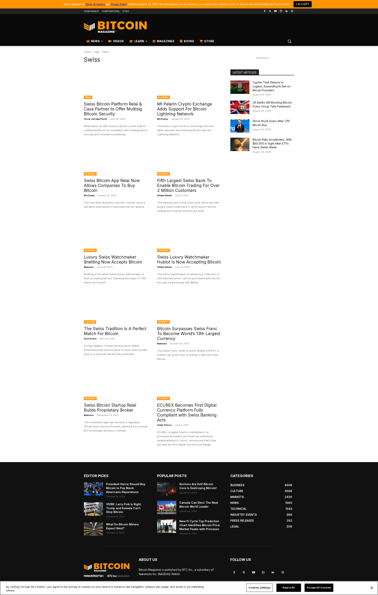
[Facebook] (264, 11)
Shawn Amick (164, 195)
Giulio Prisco (164, 425)
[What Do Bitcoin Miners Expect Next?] (93, 529)
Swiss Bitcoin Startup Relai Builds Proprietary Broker (110, 408)
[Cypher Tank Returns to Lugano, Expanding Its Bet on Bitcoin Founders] (239, 87)
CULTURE (90, 322)
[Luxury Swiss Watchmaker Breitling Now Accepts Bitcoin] (116, 236)
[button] (289, 41)
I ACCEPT (302, 4)
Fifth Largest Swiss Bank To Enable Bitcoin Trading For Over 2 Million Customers (188, 185)
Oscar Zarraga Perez (95, 119)
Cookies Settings (259, 587)
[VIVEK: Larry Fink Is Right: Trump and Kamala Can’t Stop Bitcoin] (93, 509)
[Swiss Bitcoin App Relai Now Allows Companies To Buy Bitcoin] (116, 160)
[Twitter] (270, 11)
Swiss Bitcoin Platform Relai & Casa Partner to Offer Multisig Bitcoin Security (113, 109)
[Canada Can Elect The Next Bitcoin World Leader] (166, 507)
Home (87, 51)
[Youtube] (275, 11)
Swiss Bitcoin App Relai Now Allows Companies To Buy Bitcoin (112, 185)
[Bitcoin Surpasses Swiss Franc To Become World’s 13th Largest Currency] (189, 308)
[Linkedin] (286, 11)
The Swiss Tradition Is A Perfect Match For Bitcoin (115, 331)
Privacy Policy (119, 4)
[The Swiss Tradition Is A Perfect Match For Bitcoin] (116, 308)
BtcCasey (162, 119)
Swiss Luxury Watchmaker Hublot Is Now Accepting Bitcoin (189, 259)
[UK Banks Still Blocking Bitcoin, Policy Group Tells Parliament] (239, 107)
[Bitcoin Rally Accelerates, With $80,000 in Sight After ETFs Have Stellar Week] (239, 144)
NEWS (88, 97)
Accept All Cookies (319, 587)
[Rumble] (281, 11)
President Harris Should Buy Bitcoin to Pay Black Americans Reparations (125, 487)
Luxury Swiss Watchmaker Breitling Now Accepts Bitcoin (113, 259)
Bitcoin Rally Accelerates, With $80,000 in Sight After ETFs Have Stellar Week (272, 143)
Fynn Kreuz (90, 338)
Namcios (89, 267)
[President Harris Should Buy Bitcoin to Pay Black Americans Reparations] (93, 489)
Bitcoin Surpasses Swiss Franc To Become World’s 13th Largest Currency (188, 333)
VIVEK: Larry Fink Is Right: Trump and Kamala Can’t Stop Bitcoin (124, 508)
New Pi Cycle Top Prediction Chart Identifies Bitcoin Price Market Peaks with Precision (199, 525)
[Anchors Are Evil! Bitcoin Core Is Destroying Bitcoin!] (166, 489)
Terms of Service (95, 4)
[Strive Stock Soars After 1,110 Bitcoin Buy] (239, 126)
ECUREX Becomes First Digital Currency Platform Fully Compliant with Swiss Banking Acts (187, 412)
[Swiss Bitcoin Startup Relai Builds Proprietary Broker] (116, 384)
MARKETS (163, 322)
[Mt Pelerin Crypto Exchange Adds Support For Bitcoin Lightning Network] (189, 83)
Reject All (289, 587)
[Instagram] (292, 11)
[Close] (371, 587)
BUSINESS (163, 97)
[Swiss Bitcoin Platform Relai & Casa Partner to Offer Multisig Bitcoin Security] (116, 83)
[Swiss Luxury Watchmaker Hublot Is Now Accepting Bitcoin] (189, 236)
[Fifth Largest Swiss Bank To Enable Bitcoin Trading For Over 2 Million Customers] (189, 160)
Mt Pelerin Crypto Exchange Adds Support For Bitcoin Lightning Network (184, 109)
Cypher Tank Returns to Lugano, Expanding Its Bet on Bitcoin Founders (271, 86)
